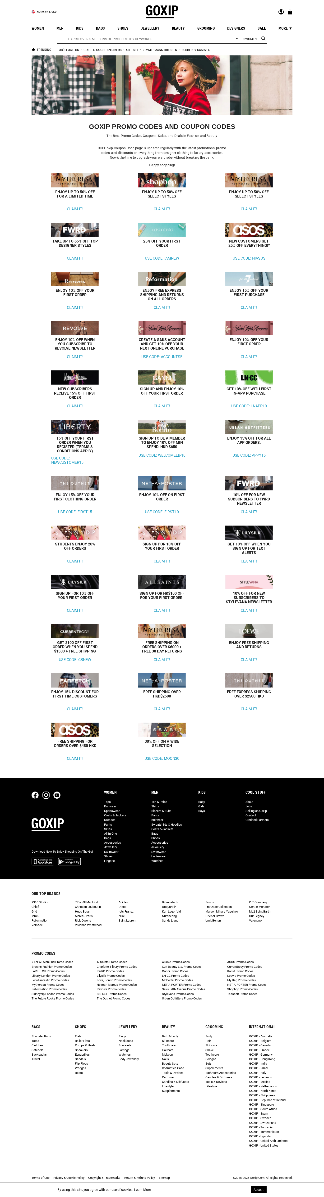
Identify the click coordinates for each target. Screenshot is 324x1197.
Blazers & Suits (161, 811)
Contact (250, 815)
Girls (201, 806)
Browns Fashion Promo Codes (52, 966)
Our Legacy (256, 916)
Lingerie (109, 861)
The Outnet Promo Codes (113, 998)
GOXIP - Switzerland (262, 1123)
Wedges (80, 1068)
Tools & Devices (173, 1073)
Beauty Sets (170, 1063)
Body (208, 1036)
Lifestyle (168, 1086)
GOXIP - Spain (258, 1113)
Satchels (37, 1050)
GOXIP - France (259, 1050)
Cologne (210, 1059)
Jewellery (110, 847)
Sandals (80, 1059)
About (249, 802)
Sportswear (112, 811)
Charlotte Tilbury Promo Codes (117, 966)
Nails (165, 1059)
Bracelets (125, 1045)
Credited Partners (257, 820)
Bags (107, 838)
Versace (37, 925)
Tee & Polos (159, 802)
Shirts (155, 806)
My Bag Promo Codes (241, 980)
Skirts (108, 829)
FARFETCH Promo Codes (48, 971)
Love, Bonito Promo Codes (114, 980)
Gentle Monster (259, 907)
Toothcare (169, 1045)
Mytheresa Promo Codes (48, 984)
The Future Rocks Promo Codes (53, 998)
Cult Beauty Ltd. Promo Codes (182, 966)
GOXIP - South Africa (263, 1109)
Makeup (167, 1054)
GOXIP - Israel (258, 1068)
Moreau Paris (84, 916)
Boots (79, 1073)
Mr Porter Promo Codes (177, 980)
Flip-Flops (81, 1063)
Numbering (169, 916)
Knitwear (110, 806)
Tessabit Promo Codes (242, 994)
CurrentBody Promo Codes (244, 966)
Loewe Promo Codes (241, 975)
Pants (108, 824)
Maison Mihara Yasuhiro (221, 911)
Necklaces (126, 1041)
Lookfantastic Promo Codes (50, 980)
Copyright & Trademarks (104, 1177)
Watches (157, 861)
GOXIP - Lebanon (260, 1077)
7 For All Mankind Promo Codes (52, 962)
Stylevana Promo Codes (178, 994)
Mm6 (35, 916)
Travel (36, 1059)
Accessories (112, 842)
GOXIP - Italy (257, 1073)
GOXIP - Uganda (260, 1136)
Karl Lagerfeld (171, 911)
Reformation (40, 920)
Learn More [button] (142, 1190)
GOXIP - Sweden (260, 1118)
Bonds (209, 902)
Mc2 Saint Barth (259, 911)
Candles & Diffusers (175, 1082)
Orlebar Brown (214, 916)
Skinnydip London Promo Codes (53, 994)
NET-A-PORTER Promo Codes (181, 984)
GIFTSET (132, 50)
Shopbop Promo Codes (242, 989)
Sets (208, 1063)
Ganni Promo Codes (175, 971)
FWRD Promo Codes (110, 971)
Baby (201, 802)
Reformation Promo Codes (49, 989)
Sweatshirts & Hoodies (166, 824)
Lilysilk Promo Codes (111, 975)
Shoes (108, 856)
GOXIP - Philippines (262, 1095)
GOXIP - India (258, 1063)
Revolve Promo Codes (111, 989)
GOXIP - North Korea (262, 1091)
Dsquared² (169, 907)
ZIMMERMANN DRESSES (160, 50)
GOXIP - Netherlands (263, 1086)
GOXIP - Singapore (261, 1104)
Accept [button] (259, 1190)
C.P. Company (258, 902)
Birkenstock (170, 902)
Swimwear (111, 852)
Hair (208, 1041)
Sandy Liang (170, 920)
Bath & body (170, 1036)
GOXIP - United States (263, 1145)
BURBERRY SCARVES (195, 50)
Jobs (248, 806)
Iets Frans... (126, 911)
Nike (122, 916)
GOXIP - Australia (260, 1036)
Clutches (37, 1045)
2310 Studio (39, 902)
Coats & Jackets (115, 815)
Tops (107, 802)
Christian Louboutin (88, 907)
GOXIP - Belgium (260, 1041)
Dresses (110, 820)
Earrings (124, 1050)
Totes (35, 1041)
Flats (78, 1036)
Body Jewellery (129, 1059)
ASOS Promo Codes (240, 962)
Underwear (158, 856)
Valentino (255, 920)
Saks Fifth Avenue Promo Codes (183, 989)
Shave (209, 1050)
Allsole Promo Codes (176, 962)
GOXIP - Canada (260, 1045)
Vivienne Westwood (88, 925)
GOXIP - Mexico (259, 1082)
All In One (110, 833)
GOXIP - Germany (261, 1054)
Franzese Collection (218, 907)
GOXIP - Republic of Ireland (267, 1100)
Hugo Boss (82, 911)
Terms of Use (41, 1177)
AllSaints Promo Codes (112, 962)
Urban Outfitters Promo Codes (182, 998)
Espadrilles (82, 1054)
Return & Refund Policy (139, 1177)
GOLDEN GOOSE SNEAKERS (102, 50)
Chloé (35, 907)
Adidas (123, 902)
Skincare (168, 1041)
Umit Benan (213, 920)
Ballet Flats (82, 1041)
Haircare (167, 1050)
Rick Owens (83, 920)
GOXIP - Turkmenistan (264, 1132)
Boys (201, 811)
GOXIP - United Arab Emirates (268, 1141)
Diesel (123, 907)
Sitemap (164, 1177)
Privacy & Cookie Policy (68, 1177)
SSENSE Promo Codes (112, 994)
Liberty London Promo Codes (51, 975)
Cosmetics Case (173, 1068)
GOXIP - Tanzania (261, 1127)
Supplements (171, 1091)
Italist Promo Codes (240, 971)
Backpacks (39, 1054)
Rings (122, 1036)
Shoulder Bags (41, 1036)
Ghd (34, 911)
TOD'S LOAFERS (68, 50)
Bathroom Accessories (220, 1073)
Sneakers (81, 1050)
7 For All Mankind (86, 902)
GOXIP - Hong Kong (262, 1059)
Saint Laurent (127, 920)
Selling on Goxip (256, 811)
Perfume (168, 1077)
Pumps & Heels (85, 1045)
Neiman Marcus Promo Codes (117, 984)
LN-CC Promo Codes (175, 975)
